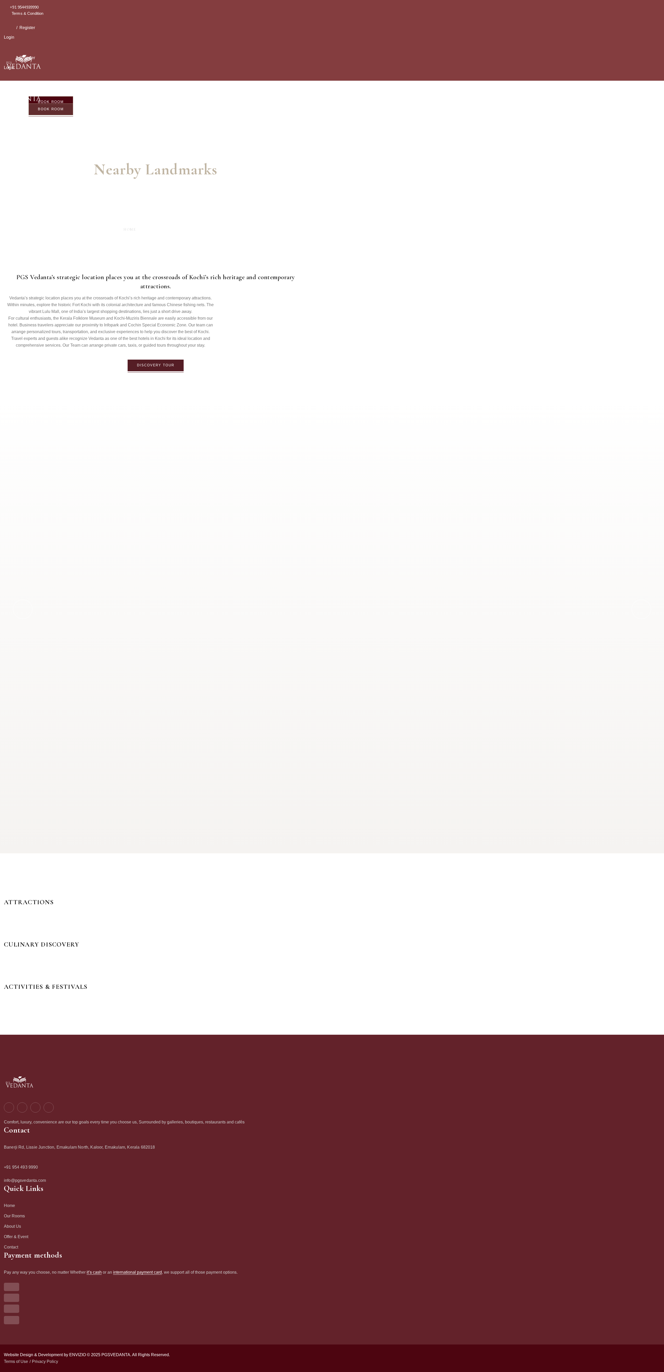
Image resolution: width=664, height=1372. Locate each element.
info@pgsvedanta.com (25, 1180)
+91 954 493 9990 (21, 1167)
